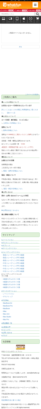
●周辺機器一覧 (6, 323)
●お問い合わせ (6, 332)
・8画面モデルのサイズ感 (10, 287)
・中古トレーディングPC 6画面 (12, 268)
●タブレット (5, 245)
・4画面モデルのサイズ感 (10, 282)
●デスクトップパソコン (9, 243)
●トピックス (5, 330)
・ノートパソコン (7, 294)
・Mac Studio (6, 316)
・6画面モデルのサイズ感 (10, 284)
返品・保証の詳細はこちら (13, 188)
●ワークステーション (9, 291)
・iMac (3, 311)
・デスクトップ (7, 296)
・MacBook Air (6, 303)
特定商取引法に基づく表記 (11, 400)
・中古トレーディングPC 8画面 (12, 271)
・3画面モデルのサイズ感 (10, 279)
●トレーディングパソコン (10, 252)
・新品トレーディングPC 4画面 (12, 255)
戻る (20, 47)
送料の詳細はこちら (10, 130)
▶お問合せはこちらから (10, 210)
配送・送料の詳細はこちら (13, 171)
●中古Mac (5, 300)
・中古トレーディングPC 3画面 (12, 263)
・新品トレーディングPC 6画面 (12, 257)
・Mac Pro (5, 319)
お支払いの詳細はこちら (12, 123)
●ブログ (4, 335)
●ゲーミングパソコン (9, 248)
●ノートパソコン (7, 240)
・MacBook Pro (7, 306)
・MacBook (5, 308)
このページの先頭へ (32, 94)
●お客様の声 (5, 327)
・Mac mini (5, 314)
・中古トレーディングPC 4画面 (12, 266)
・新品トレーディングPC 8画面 (12, 260)
